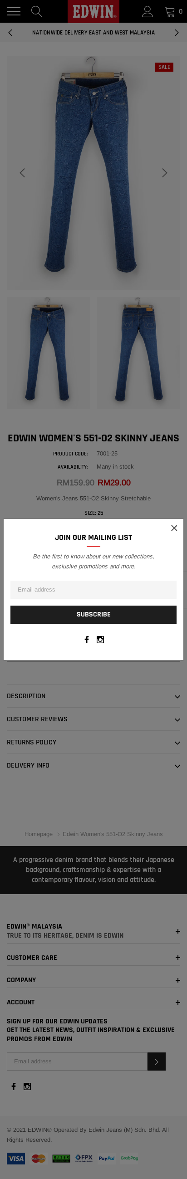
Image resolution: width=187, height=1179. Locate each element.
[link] (87, 639)
